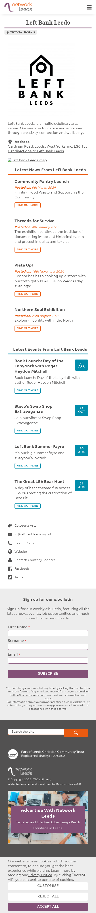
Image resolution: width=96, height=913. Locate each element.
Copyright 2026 (21, 779)
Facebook (22, 569)
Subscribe (48, 674)
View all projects (22, 32)
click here (79, 702)
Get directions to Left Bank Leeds (36, 151)
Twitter (20, 577)
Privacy (46, 779)
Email (13, 654)
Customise (48, 886)
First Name (17, 627)
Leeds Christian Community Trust (58, 752)
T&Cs (36, 779)
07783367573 (26, 543)
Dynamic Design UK (68, 784)
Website (21, 551)
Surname (16, 641)
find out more (27, 205)
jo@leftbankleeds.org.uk (33, 534)
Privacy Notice (40, 875)
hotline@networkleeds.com (27, 695)
